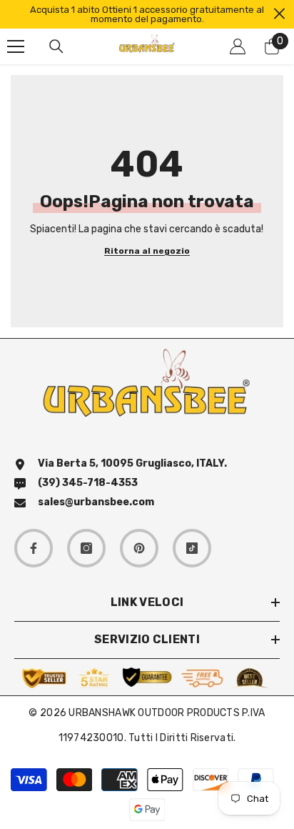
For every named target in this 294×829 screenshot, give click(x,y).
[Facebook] (33, 548)
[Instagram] (86, 548)
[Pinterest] (139, 548)
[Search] (56, 46)
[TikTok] (192, 548)
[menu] (15, 46)
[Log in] (237, 46)
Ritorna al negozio (147, 251)
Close (279, 13)
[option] (147, 14)
